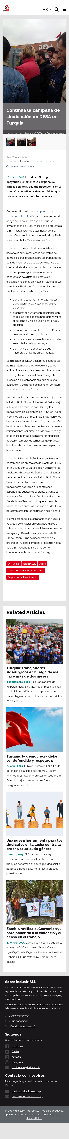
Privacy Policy (34, 1118)
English (13, 161)
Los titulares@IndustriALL (26, 1067)
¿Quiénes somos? (19, 1015)
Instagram (17, 1062)
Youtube (16, 1056)
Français (37, 161)
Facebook (17, 1046)
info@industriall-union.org (26, 1091)
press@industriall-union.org (27, 1096)
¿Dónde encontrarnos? (22, 1026)
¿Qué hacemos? (18, 1021)
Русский (50, 161)
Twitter (15, 1051)
